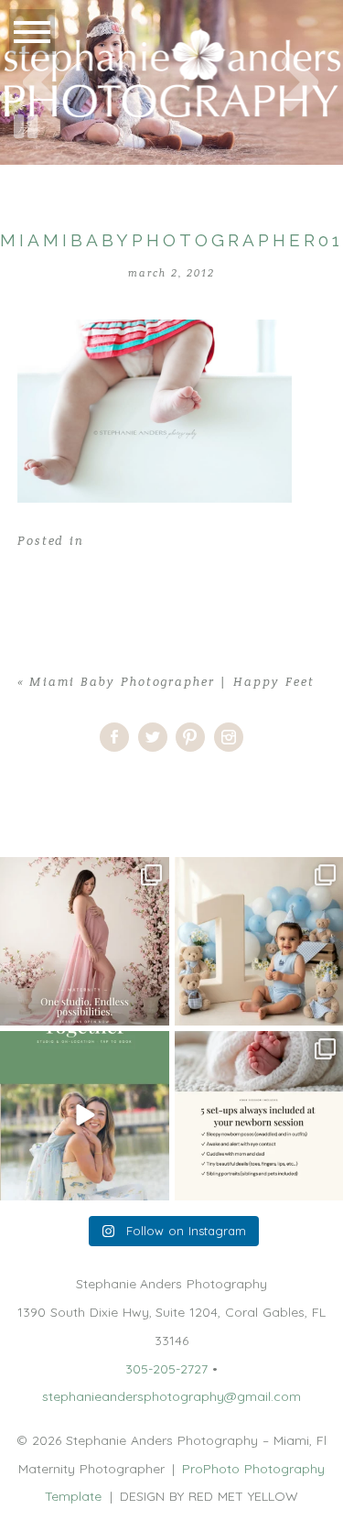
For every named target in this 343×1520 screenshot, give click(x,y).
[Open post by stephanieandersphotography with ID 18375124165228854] (84, 941)
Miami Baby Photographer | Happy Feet (172, 682)
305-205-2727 (166, 1369)
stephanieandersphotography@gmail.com (171, 1396)
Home (18, 784)
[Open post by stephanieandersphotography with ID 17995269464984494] (84, 1115)
